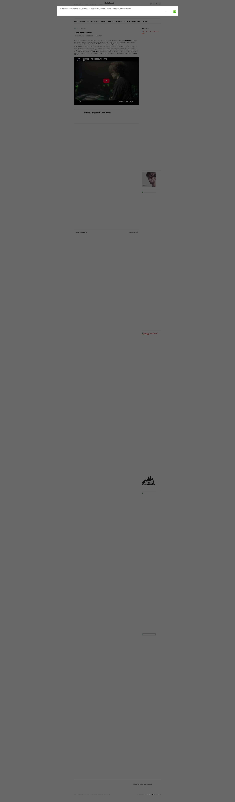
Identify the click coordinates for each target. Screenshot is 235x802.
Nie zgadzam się (168, 12)
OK (175, 11)
